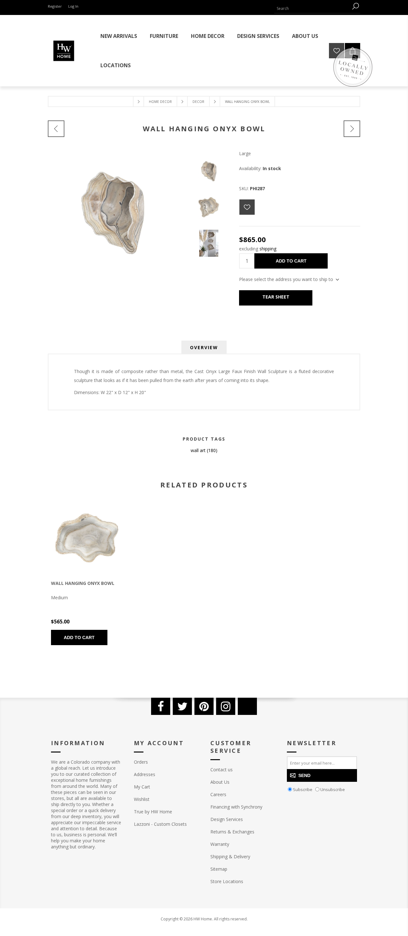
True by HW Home (153, 812)
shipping (267, 249)
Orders (141, 762)
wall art (198, 450)
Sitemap (218, 869)
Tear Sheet (275, 297)
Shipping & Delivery (230, 856)
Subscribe (302, 789)
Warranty (219, 844)
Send (304, 775)
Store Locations (226, 881)
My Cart (142, 787)
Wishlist (141, 799)
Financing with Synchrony (236, 807)
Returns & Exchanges (232, 832)
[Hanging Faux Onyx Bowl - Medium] (87, 538)
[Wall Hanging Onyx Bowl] (352, 128)
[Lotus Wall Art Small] (56, 128)
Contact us (221, 770)
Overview (204, 347)
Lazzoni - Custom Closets (160, 824)
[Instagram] (225, 706)
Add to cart (291, 260)
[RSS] (247, 706)
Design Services (226, 819)
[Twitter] (182, 706)
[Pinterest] (204, 706)
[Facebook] (160, 706)
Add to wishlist (247, 207)
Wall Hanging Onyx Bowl (82, 583)
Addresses (144, 774)
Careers (218, 794)
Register (55, 6)
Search (355, 6)
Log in (73, 6)
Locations (115, 65)
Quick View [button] (75, 538)
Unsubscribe (332, 789)
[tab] (204, 347)
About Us (219, 782)
